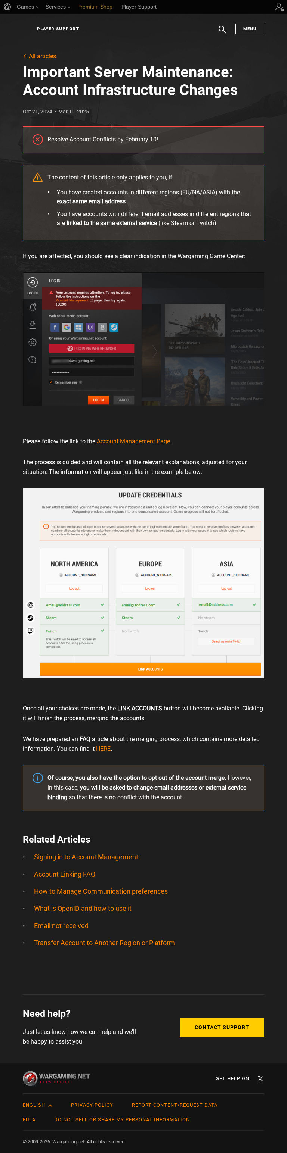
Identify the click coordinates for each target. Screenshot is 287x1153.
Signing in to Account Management (86, 857)
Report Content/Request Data (174, 1105)
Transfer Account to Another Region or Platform (104, 943)
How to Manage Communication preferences (101, 891)
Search (222, 33)
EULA (29, 1119)
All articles (42, 56)
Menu (249, 28)
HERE (103, 748)
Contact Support (222, 1027)
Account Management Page (133, 441)
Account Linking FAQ (64, 874)
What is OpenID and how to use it (83, 908)
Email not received (61, 925)
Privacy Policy (92, 1105)
